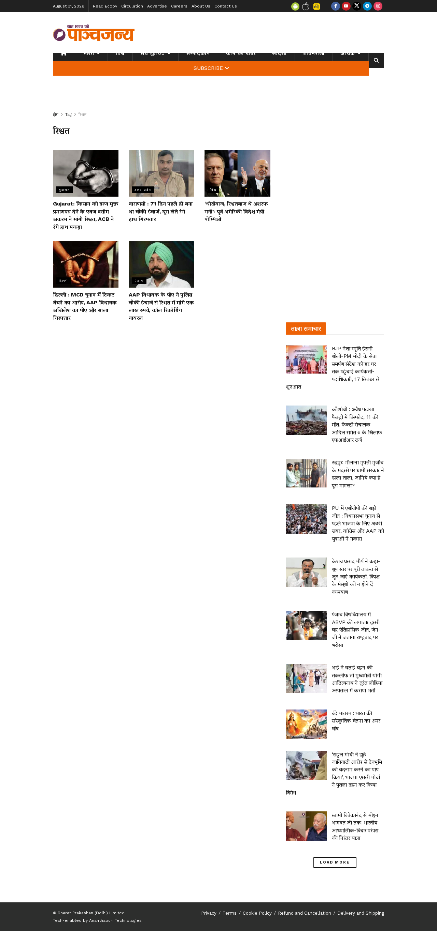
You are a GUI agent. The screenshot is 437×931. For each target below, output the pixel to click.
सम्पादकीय (198, 53)
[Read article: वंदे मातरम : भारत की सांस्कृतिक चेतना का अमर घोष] (306, 724)
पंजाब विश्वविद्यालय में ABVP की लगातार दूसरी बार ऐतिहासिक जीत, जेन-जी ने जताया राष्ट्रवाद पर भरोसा (356, 629)
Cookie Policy (257, 913)
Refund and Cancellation (304, 913)
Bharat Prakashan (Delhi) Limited (91, 913)
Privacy (208, 913)
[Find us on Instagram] (377, 6)
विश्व (120, 53)
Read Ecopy (105, 6)
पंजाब (139, 281)
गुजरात (64, 190)
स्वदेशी (279, 53)
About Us (201, 6)
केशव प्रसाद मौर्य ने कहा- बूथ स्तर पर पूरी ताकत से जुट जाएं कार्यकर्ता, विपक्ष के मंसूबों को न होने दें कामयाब (356, 576)
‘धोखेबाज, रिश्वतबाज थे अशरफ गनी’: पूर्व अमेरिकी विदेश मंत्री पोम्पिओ (236, 211)
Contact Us (225, 6)
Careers (179, 6)
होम (55, 114)
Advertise (157, 6)
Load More (335, 862)
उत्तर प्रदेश (143, 190)
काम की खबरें (241, 53)
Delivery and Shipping (360, 913)
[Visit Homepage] (94, 32)
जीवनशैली (314, 53)
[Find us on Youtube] (346, 6)
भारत (88, 53)
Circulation (132, 6)
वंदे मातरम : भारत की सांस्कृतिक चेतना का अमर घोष (356, 721)
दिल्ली (63, 281)
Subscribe (208, 68)
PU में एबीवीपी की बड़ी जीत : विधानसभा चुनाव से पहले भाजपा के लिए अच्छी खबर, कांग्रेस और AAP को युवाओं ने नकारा (358, 523)
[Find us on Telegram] (367, 6)
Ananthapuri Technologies (115, 920)
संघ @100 (153, 53)
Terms (230, 913)
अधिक (348, 53)
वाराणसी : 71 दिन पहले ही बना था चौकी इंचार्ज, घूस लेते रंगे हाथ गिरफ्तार (160, 211)
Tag (68, 114)
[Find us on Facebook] (335, 6)
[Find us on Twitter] (356, 6)
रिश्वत (82, 114)
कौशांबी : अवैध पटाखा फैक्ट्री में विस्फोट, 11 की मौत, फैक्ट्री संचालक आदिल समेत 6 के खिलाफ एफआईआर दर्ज (357, 424)
